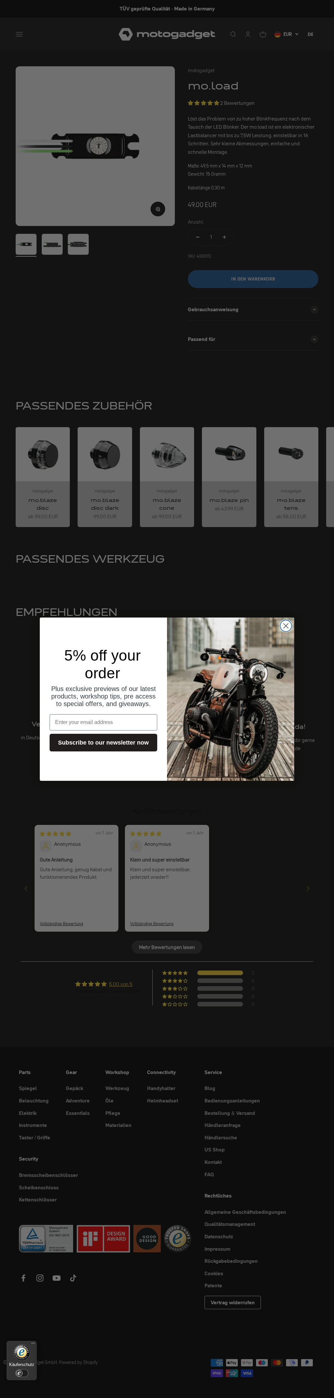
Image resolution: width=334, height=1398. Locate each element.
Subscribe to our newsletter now (103, 742)
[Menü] (33, 1345)
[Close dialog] (286, 626)
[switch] (21, 1373)
